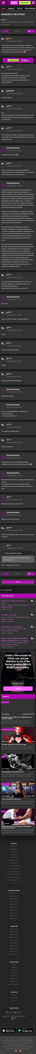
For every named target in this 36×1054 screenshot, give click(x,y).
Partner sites (14, 992)
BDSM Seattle (14, 948)
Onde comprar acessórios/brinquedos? (12, 627)
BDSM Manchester (14, 899)
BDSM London (14, 893)
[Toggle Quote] (4, 553)
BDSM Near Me (14, 981)
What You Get (9, 874)
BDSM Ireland (14, 910)
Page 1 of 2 (18, 31)
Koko (14, 1000)
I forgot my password (13, 871)
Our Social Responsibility (14, 880)
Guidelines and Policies (14, 860)
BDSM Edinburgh (14, 907)
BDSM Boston (13, 940)
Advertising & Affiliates (14, 877)
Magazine (11, 8)
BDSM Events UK (14, 918)
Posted (14, 41)
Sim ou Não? (4, 615)
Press (14, 883)
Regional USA (13, 926)
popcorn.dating (14, 997)
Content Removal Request (14, 866)
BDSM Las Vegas (14, 934)
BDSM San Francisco (14, 937)
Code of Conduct (14, 863)
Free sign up (25, 3)
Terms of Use (14, 851)
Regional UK (11, 890)
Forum (3, 8)
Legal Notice (14, 854)
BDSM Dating (14, 978)
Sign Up (18, 688)
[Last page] (33, 31)
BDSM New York (14, 929)
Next (29, 31)
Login (14, 3)
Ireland (18, 890)
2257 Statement (14, 868)
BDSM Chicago (14, 946)
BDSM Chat (14, 976)
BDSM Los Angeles (14, 931)
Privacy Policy (13, 857)
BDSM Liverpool (14, 901)
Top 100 (19, 8)
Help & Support (14, 846)
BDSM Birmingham (14, 896)
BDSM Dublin (14, 913)
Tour (10, 849)
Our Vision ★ (18, 874)
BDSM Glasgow (14, 904)
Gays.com (14, 994)
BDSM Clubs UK (14, 915)
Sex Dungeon (14, 970)
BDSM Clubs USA (14, 951)
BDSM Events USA (14, 954)
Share (18, 582)
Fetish (14, 967)
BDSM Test (14, 973)
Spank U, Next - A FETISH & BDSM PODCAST (14, 1016)
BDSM (13, 964)
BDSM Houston (14, 943)
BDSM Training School (14, 984)
